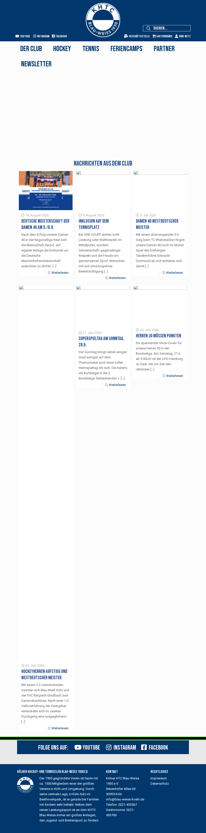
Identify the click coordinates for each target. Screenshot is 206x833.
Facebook (61, 36)
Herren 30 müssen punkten (158, 336)
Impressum (158, 778)
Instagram (42, 36)
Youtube (24, 36)
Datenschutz (159, 783)
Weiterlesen (60, 272)
